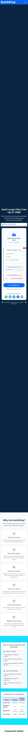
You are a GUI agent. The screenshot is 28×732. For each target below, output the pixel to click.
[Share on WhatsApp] (6, 296)
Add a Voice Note (14, 275)
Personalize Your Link (15, 267)
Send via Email (15, 250)
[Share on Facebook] (18, 296)
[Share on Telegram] (14, 296)
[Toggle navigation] (25, 2)
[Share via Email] (21, 296)
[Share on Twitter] (10, 296)
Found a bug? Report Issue (14, 289)
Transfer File (15, 285)
